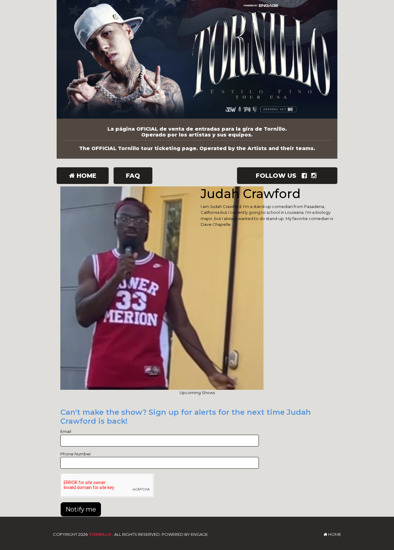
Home (85, 175)
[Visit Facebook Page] (305, 175)
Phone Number (75, 453)
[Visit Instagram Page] (315, 175)
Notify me (81, 509)
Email (65, 431)
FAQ (133, 175)
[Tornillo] (197, 59)
